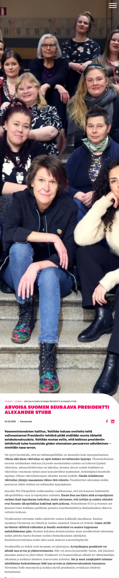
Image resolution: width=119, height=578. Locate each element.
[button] (113, 5)
